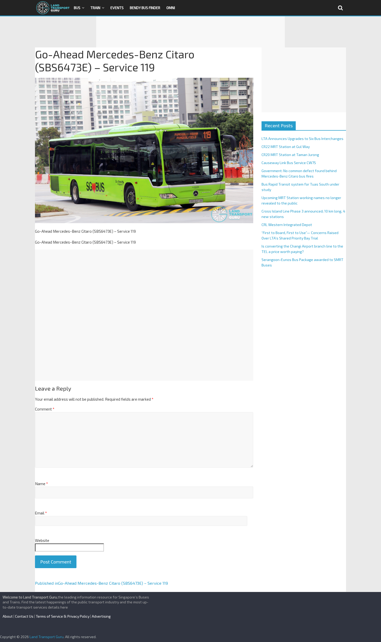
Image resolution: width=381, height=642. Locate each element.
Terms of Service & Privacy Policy (62, 616)
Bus (77, 7)
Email (41, 513)
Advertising (101, 616)
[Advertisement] (190, 31)
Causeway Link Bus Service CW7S (289, 162)
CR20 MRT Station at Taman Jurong (290, 154)
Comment (44, 409)
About (8, 616)
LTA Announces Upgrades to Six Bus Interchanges (302, 138)
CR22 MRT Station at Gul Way (286, 146)
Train (95, 7)
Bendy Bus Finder (145, 7)
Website (42, 540)
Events (117, 7)
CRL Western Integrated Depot (287, 224)
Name (41, 483)
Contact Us (24, 616)
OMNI (170, 7)
